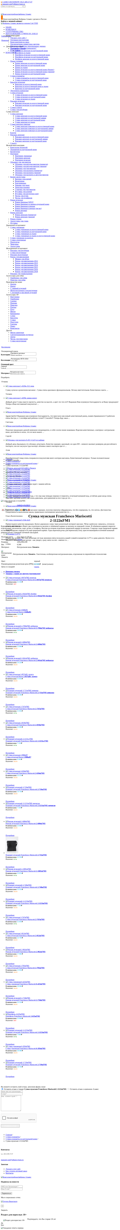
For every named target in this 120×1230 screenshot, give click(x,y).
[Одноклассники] (21, 509)
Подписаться (6, 1193)
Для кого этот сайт (13, 1169)
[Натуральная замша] (23, 374)
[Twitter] (19, 509)
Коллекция (5, 360)
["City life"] (23, 361)
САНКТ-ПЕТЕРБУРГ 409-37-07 (17, 2)
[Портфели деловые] (23, 353)
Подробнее (10, 592)
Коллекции (5, 347)
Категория (5, 355)
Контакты (9, 1173)
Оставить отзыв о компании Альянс (84, 1089)
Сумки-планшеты (13, 461)
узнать (19, 539)
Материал (5, 373)
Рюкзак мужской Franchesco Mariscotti (29, 596)
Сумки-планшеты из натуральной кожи (21, 463)
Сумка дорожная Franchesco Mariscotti (25, 984)
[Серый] (14, 369)
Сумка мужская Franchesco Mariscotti (29, 580)
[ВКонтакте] (16, 509)
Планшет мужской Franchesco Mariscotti (30, 693)
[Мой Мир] (24, 509)
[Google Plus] (29, 509)
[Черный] (14, 367)
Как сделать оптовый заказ (16, 1171)
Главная (9, 459)
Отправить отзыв (10, 1126)
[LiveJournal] (26, 509)
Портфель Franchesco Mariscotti (23, 1016)
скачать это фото (23, 505)
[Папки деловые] (23, 355)
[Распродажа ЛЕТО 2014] (23, 359)
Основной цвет (7, 364)
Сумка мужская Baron (18, 612)
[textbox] (12, 6)
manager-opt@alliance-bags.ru (13, 4)
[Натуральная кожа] (23, 372)
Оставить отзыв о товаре (34, 1089)
